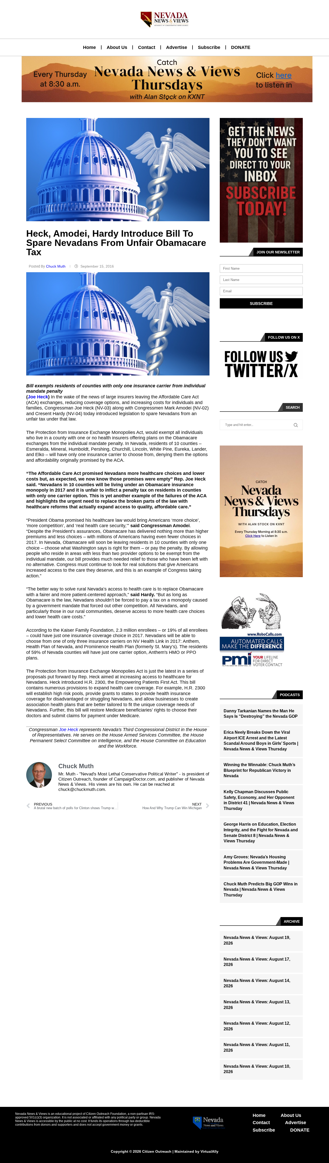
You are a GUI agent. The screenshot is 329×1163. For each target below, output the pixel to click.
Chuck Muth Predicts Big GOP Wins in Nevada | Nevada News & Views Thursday (261, 889)
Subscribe (209, 47)
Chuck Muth (56, 266)
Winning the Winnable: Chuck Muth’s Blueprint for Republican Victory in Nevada (259, 770)
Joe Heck (38, 396)
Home (89, 47)
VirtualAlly (209, 1151)
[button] (162, 99)
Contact (146, 47)
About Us (117, 47)
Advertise (176, 47)
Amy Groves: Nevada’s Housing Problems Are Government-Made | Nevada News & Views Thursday (256, 862)
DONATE (240, 47)
